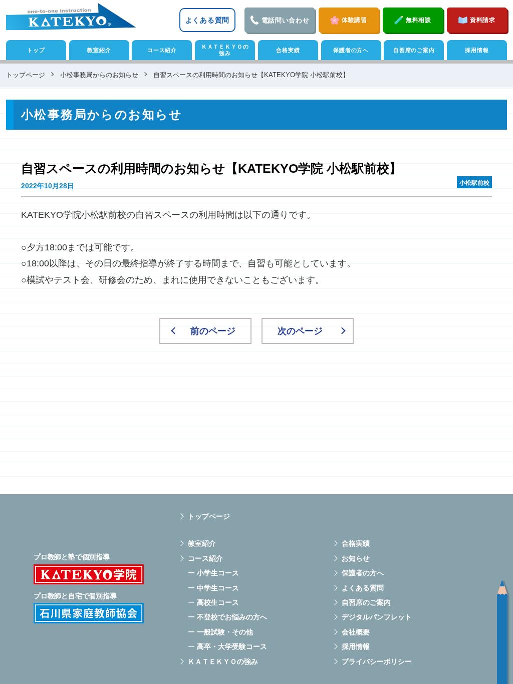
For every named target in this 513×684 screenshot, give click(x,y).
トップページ (209, 516)
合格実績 (288, 50)
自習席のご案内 (414, 50)
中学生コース (218, 588)
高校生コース (218, 602)
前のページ (212, 331)
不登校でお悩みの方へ (232, 617)
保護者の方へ (351, 50)
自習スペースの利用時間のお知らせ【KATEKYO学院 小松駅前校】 (211, 168)
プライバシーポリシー (377, 661)
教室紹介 (99, 50)
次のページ (300, 331)
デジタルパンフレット (377, 617)
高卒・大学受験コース (232, 646)
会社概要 (356, 632)
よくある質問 (207, 20)
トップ (36, 50)
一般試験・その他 (225, 632)
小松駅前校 (474, 182)
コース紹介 (162, 50)
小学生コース (218, 573)
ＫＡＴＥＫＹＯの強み (225, 50)
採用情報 (476, 50)
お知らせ (356, 558)
